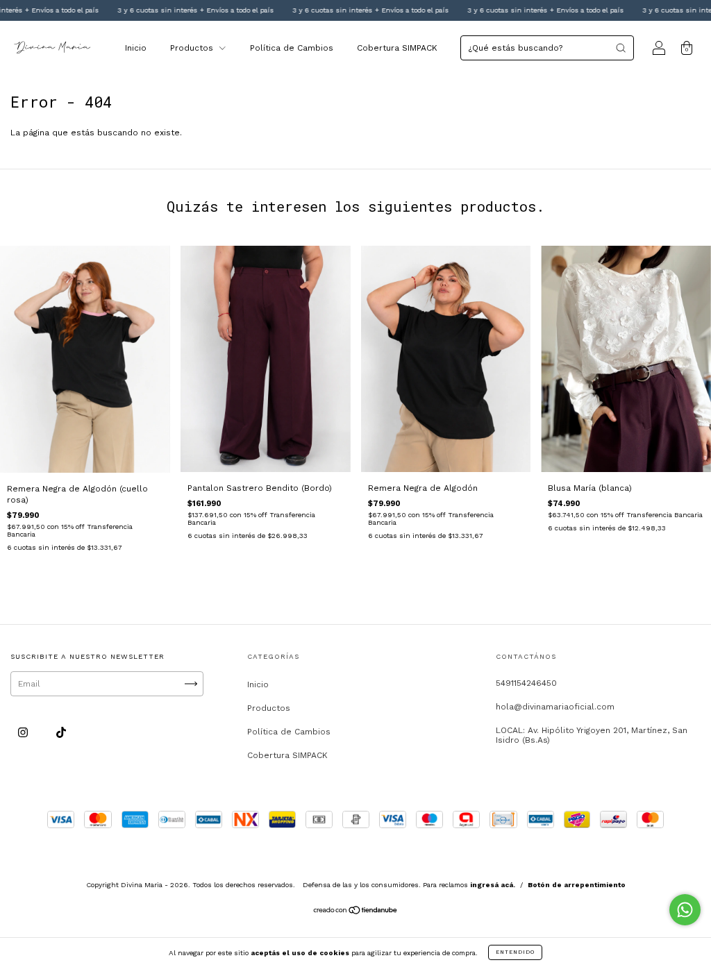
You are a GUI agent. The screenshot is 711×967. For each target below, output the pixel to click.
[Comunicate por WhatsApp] (685, 909)
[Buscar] (621, 48)
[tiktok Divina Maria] (61, 732)
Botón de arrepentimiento (577, 885)
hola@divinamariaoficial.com (555, 707)
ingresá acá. (492, 885)
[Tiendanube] (355, 911)
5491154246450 (526, 683)
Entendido (515, 952)
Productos (193, 48)
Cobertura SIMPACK (397, 48)
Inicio (136, 48)
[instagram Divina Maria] (24, 732)
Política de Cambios (291, 48)
